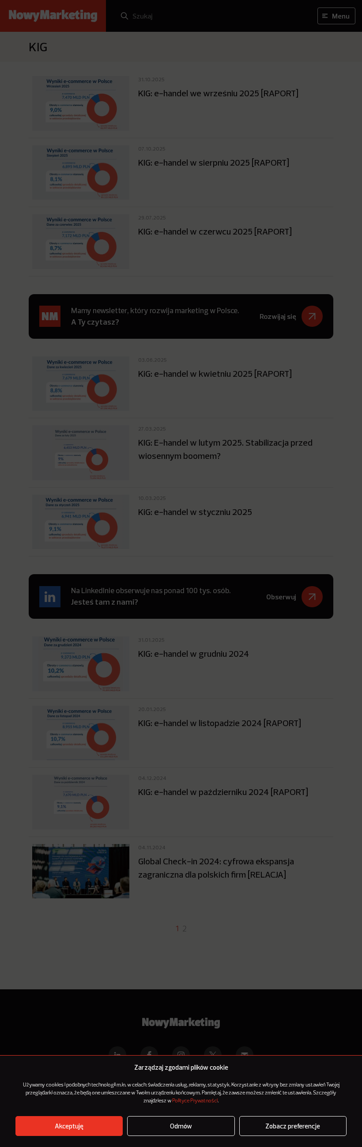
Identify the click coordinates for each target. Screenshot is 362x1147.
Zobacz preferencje (292, 1126)
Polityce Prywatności (195, 1101)
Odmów (181, 1126)
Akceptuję (69, 1126)
